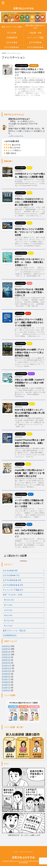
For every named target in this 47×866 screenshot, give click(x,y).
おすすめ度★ (11, 42)
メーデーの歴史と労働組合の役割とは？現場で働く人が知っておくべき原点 (29, 503)
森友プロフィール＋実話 (12, 27)
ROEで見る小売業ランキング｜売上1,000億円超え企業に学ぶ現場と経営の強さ (30, 413)
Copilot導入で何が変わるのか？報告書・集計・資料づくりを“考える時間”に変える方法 (30, 473)
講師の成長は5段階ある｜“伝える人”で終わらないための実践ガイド (30, 72)
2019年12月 (7, 666)
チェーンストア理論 (35, 38)
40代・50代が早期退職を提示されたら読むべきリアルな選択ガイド (29, 533)
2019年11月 (6, 668)
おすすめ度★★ (35, 42)
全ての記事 (11, 33)
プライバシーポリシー (27, 852)
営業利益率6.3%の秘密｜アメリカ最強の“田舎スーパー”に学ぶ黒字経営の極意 (29, 352)
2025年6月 (6, 646)
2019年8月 (6, 677)
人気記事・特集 (35, 33)
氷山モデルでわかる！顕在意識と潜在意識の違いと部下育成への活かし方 (29, 292)
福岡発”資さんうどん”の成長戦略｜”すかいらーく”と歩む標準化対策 (29, 232)
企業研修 (31, 80)
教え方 (31, 82)
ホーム (15, 852)
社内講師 (37, 82)
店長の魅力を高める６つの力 (35, 27)
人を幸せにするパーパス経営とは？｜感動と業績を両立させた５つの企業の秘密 (29, 322)
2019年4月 (6, 688)
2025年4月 (6, 652)
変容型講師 (39, 80)
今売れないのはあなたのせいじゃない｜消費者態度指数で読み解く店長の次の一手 (29, 202)
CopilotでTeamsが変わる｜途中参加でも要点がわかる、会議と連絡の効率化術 (30, 443)
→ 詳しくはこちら (15, 136)
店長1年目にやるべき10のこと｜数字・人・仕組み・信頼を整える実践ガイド (30, 262)
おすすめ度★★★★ (35, 47)
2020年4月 (6, 657)
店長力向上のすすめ (23, 8)
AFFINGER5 (24, 863)
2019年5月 (6, 685)
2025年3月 (6, 654)
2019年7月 (6, 679)
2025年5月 (6, 649)
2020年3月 (6, 660)
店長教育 (25, 82)
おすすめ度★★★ (11, 47)
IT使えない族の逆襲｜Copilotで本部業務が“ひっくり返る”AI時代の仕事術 (29, 383)
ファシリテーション (33, 78)
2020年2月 (6, 663)
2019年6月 (6, 682)
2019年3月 (6, 690)
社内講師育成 (11, 38)
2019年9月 (6, 674)
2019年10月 (7, 671)
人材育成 (25, 80)
